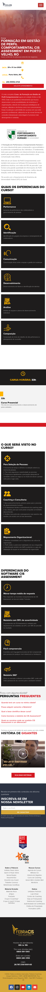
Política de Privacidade (34, 906)
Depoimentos (11, 877)
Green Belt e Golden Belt (34, 880)
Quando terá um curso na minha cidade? (18, 702)
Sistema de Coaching (34, 901)
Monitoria (34, 882)
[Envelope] (34, 987)
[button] (23, 702)
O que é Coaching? (11, 899)
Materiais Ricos (11, 891)
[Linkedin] (29, 987)
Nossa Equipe (11, 875)
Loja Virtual (34, 894)
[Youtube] (23, 987)
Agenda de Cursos (34, 870)
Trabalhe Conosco (11, 882)
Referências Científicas (11, 885)
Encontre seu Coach (11, 880)
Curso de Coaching (34, 877)
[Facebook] (11, 987)
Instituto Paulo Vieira (11, 870)
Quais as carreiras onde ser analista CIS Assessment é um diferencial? (18, 721)
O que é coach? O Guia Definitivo (11, 902)
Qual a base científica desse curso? (16, 711)
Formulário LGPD (34, 908)
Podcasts (11, 896)
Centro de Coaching (34, 896)
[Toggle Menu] (40, 5)
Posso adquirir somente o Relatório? (16, 707)
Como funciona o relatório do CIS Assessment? (21, 716)
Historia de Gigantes (34, 875)
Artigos (11, 894)
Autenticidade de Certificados (34, 904)
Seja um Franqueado (34, 899)
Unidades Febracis (34, 891)
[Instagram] (17, 987)
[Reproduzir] (23, 754)
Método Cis (34, 873)
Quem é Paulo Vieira (11, 873)
